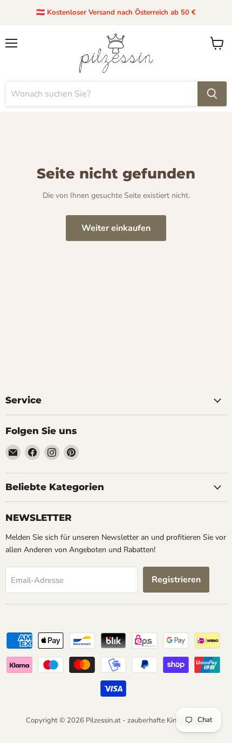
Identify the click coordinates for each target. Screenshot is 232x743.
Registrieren (176, 580)
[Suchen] (212, 93)
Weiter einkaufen (116, 228)
